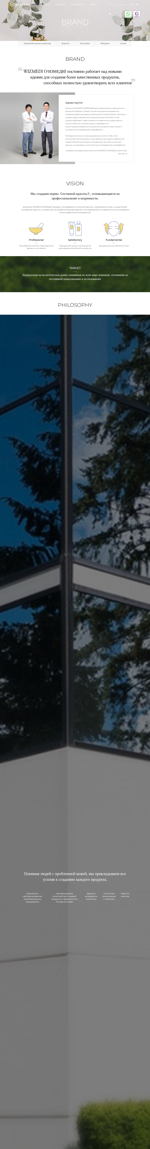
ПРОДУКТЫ (60, 5)
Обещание (105, 43)
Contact (123, 43)
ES (121, 5)
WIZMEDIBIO (36, 14)
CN (117, 5)
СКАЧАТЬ (93, 5)
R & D (46, 5)
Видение (65, 43)
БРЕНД (35, 5)
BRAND (75, 59)
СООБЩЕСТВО (77, 5)
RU (125, 5)
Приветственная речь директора (37, 43)
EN (110, 5)
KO (114, 5)
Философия (85, 43)
